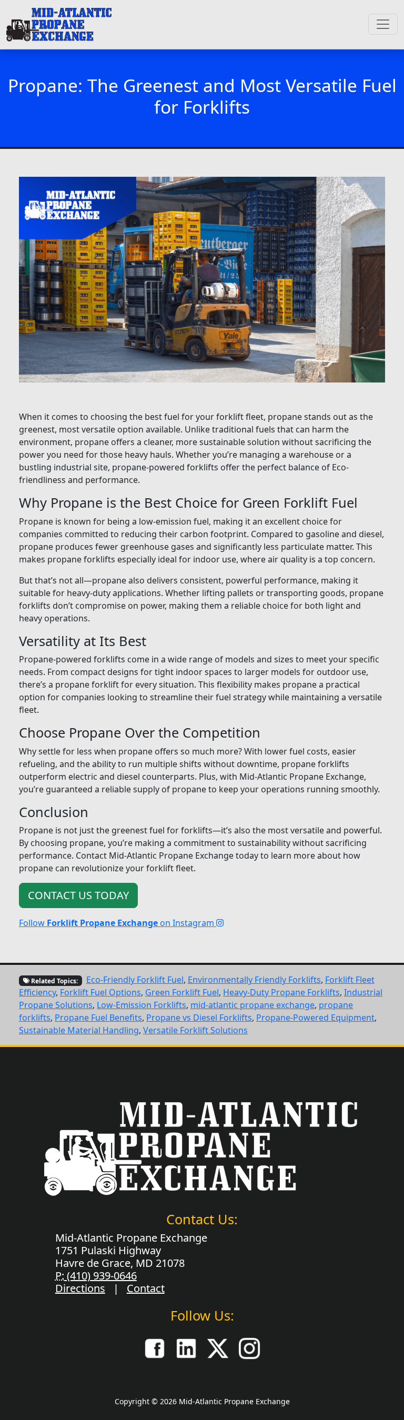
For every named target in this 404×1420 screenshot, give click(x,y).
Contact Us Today (78, 895)
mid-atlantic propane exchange (252, 1005)
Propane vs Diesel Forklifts (199, 1017)
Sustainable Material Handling (79, 1030)
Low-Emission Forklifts (141, 1005)
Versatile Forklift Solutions (195, 1030)
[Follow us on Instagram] (249, 1348)
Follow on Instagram (117, 923)
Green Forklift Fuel (182, 992)
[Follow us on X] (217, 1348)
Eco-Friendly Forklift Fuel (135, 979)
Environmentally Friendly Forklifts (254, 979)
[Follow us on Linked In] (186, 1348)
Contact (146, 1288)
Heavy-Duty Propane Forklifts (281, 992)
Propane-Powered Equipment (315, 1017)
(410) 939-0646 (100, 1275)
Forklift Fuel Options (100, 992)
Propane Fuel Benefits (98, 1017)
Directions (80, 1288)
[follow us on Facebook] (154, 1348)
